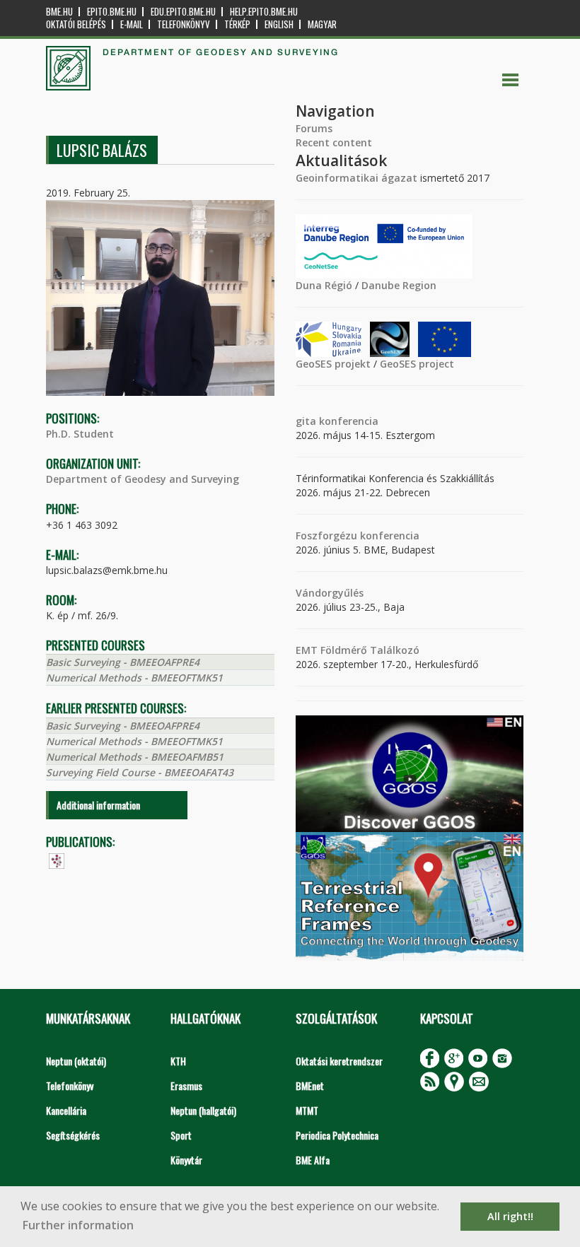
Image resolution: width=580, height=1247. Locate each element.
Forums (314, 128)
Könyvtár (186, 1159)
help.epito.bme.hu (264, 11)
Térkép (237, 24)
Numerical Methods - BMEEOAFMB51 (135, 756)
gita (306, 421)
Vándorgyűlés (330, 592)
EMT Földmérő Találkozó (357, 650)
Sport (181, 1135)
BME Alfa (313, 1159)
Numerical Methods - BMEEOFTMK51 (134, 677)
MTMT (307, 1110)
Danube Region (398, 285)
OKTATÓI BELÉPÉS (76, 24)
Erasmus (186, 1085)
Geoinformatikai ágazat (356, 178)
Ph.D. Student (80, 433)
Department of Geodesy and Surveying (142, 479)
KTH (178, 1060)
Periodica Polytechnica (337, 1135)
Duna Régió (324, 285)
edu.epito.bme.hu (183, 11)
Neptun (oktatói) (76, 1060)
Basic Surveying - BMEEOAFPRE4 (122, 662)
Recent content (334, 142)
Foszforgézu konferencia (357, 535)
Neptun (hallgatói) (203, 1110)
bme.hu (59, 11)
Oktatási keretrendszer (339, 1060)
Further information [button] (78, 1225)
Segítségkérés (73, 1135)
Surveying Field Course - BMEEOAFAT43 (139, 772)
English (279, 24)
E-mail (131, 24)
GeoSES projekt (333, 363)
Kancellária (66, 1110)
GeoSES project (417, 363)
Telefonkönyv (183, 24)
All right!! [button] (510, 1216)
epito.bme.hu (112, 11)
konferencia (347, 421)
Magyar (322, 24)
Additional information (98, 804)
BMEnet (310, 1085)
